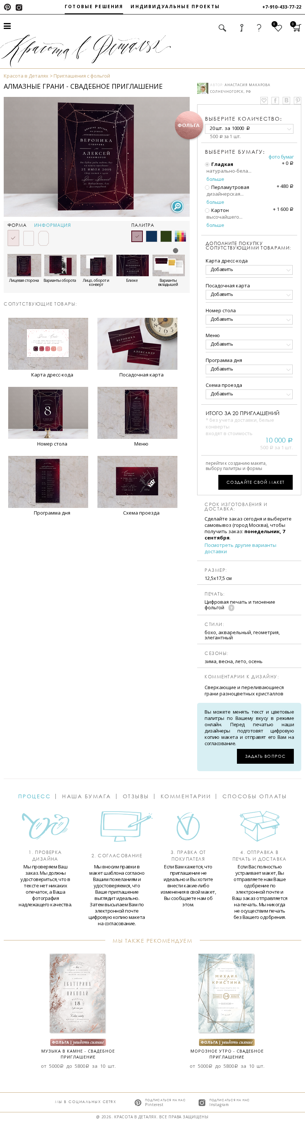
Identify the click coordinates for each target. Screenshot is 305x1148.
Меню (213, 335)
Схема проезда (224, 385)
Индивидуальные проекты (175, 6)
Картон (219, 210)
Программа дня (224, 360)
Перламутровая (229, 187)
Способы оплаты (254, 796)
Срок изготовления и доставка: (236, 506)
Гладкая (221, 164)
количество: (243, 118)
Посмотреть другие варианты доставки (240, 548)
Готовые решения (94, 6)
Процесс (34, 796)
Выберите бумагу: (235, 152)
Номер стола (221, 310)
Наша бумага (86, 796)
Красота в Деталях (26, 75)
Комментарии (186, 796)
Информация (52, 225)
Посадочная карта (228, 285)
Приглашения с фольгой (82, 75)
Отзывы (136, 796)
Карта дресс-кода (227, 260)
